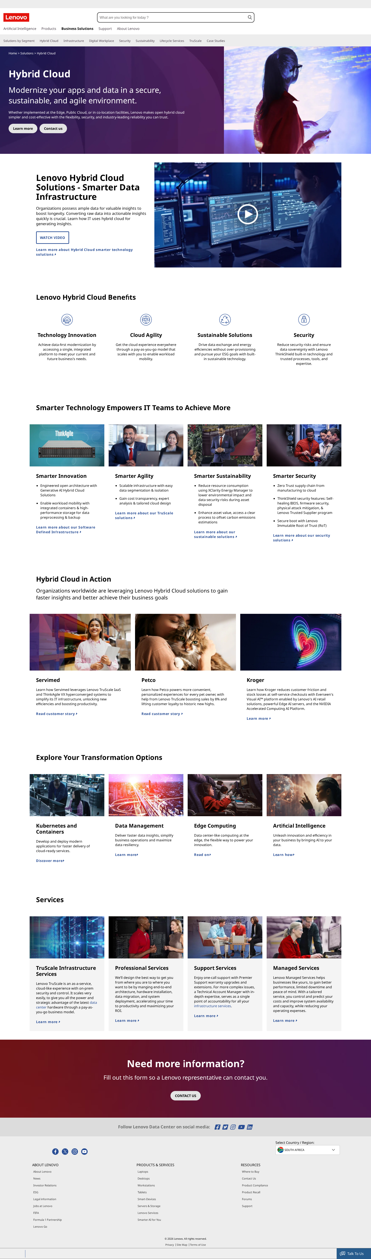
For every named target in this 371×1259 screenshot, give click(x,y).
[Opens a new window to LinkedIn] (249, 1127)
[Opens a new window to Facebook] (217, 1127)
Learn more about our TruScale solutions (144, 515)
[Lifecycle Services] (186, 41)
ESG (35, 1192)
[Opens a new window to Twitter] (225, 1127)
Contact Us (249, 1178)
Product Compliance (255, 1185)
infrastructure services (212, 1006)
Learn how (283, 854)
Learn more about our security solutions (301, 537)
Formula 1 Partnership (47, 1220)
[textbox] (308, 1150)
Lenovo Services (148, 1213)
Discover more (49, 860)
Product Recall (251, 1192)
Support (247, 1206)
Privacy (169, 1245)
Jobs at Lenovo (42, 1206)
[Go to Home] (16, 17)
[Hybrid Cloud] (60, 41)
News (36, 1178)
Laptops (143, 1171)
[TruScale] (203, 41)
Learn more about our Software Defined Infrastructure (65, 529)
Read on (201, 854)
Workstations (146, 1185)
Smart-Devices (147, 1199)
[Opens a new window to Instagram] (233, 1127)
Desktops (144, 1178)
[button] (250, 17)
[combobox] (171, 17)
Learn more (258, 718)
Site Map (182, 1245)
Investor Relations (44, 1185)
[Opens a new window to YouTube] (242, 1127)
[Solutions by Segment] (36, 41)
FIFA (36, 1213)
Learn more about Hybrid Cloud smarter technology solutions (84, 252)
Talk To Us (355, 1253)
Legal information (44, 1199)
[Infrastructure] (85, 41)
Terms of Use (198, 1245)
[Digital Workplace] (115, 41)
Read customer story (56, 713)
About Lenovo (42, 1171)
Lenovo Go (40, 1226)
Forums (247, 1199)
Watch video (52, 237)
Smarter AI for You (149, 1220)
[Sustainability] (156, 41)
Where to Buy (250, 1171)
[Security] (132, 41)
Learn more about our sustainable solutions (215, 534)
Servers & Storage (149, 1206)
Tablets (142, 1192)
